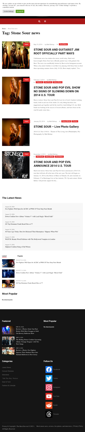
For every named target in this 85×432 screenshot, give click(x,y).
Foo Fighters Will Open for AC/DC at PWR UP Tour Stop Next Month (28, 209)
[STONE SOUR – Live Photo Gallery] (16, 132)
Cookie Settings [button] (8, 11)
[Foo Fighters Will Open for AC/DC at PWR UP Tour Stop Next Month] (8, 263)
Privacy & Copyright (8, 426)
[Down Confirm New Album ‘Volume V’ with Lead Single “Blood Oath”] (8, 273)
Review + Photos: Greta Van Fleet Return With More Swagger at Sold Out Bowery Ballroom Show (27, 331)
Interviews (5, 375)
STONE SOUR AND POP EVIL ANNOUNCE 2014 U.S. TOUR (52, 164)
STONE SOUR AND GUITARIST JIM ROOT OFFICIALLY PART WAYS (56, 52)
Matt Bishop (50, 44)
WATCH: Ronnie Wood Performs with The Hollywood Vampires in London (30, 239)
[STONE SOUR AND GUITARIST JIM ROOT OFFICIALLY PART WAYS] (16, 55)
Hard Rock (48, 82)
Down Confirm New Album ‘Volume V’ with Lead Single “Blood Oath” (29, 216)
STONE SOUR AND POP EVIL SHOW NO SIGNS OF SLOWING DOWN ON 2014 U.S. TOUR (57, 91)
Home (4, 28)
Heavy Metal (57, 82)
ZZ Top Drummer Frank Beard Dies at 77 (19, 224)
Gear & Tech (6, 382)
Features (39, 82)
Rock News (63, 44)
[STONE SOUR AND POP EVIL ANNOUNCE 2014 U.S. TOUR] (16, 165)
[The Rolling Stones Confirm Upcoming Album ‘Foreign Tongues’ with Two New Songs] (8, 340)
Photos (75, 121)
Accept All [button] (20, 11)
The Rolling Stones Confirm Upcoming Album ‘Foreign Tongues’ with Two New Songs (28, 341)
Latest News (6, 367)
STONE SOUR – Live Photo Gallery (56, 127)
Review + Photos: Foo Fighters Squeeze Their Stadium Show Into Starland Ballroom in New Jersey (27, 352)
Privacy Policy (78, 426)
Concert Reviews (8, 371)
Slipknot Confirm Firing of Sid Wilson (17, 247)
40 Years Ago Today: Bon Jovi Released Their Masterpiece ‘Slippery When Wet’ (31, 231)
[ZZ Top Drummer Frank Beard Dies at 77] (8, 284)
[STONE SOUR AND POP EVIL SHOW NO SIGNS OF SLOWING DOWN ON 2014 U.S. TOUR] (16, 90)
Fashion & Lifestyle (8, 385)
